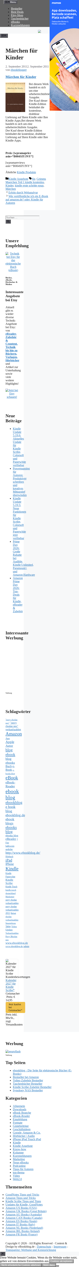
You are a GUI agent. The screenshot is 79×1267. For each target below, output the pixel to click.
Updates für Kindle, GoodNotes (24, 1204)
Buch (9, 766)
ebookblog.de (15, 815)
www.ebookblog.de (17, 942)
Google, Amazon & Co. (27, 1132)
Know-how (19, 1149)
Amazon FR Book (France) (21, 1234)
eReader (11, 839)
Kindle (12, 868)
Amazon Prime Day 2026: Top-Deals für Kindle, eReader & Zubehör (18, 594)
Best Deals (17, 11)
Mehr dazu (49, 1265)
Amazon (14, 733)
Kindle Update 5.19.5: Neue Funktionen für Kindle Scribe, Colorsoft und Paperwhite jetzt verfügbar (19, 518)
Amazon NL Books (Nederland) (24, 1227)
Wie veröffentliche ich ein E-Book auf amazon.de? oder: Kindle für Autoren (27, 199)
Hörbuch (9, 856)
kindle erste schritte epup (29, 185)
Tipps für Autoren (23, 1169)
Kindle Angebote (18, 178)
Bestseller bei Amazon (26, 1077)
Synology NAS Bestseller (28, 1090)
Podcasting (19, 1165)
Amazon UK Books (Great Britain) (26, 1211)
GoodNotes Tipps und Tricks (22, 1194)
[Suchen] (8, 222)
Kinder (9, 185)
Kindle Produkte (26, 172)
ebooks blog (11, 829)
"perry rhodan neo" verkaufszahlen (13, 726)
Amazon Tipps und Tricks (21, 1197)
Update (9, 929)
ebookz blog (12, 835)
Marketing (10, 897)
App (8, 738)
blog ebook (10, 752)
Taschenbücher (19, 18)
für (33, 178)
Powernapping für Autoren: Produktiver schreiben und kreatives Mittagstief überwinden (21, 482)
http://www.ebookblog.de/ (23, 853)
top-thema (18, 1172)
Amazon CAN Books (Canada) (24, 1217)
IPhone (10, 864)
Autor (9, 746)
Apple (10, 742)
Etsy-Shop (17, 15)
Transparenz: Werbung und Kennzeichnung (31, 1250)
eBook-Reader (10, 784)
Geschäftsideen (21, 1129)
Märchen (11, 188)
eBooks (15, 21)
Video (16, 1175)
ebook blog (12, 794)
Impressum (60, 1246)
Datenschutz (44, 1246)
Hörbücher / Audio (24, 1135)
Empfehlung (20, 1119)
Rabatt (13, 913)
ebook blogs (10, 821)
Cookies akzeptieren (61, 1261)
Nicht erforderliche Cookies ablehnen (20, 1265)
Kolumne (18, 1152)
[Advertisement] (36, 667)
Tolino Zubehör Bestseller (28, 1080)
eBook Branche (22, 1112)
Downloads (19, 1109)
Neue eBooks (21, 1162)
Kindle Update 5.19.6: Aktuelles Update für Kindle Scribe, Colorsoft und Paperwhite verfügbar (19, 447)
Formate (17, 1122)
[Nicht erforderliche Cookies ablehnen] (57, 1265)
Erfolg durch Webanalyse (23, 192)
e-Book (10, 768)
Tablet (8, 926)
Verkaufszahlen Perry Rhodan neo (12, 936)
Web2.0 (17, 1179)
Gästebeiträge (21, 1126)
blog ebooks (10, 760)
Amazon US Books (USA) (21, 1207)
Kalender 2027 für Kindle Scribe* (11, 985)
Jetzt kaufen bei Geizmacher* (15, 1007)
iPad (9, 860)
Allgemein (19, 1106)
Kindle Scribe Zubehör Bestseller (32, 1087)
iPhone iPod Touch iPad (27, 1139)
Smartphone (11, 923)
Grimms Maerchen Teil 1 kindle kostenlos (26, 180)
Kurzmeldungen (20, 25)
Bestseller (16, 8)
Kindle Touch (11, 886)
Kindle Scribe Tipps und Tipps (23, 1201)
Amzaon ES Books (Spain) (21, 1221)
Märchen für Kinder (21, 77)
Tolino (14, 926)
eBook (12, 777)
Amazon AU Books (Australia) (24, 1214)
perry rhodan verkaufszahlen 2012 (12, 909)
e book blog (10, 809)
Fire (7, 842)
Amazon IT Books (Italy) (20, 1224)
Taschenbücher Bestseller (27, 1083)
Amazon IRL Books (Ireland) (23, 1231)
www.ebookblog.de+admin (17, 946)
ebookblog (14, 802)
